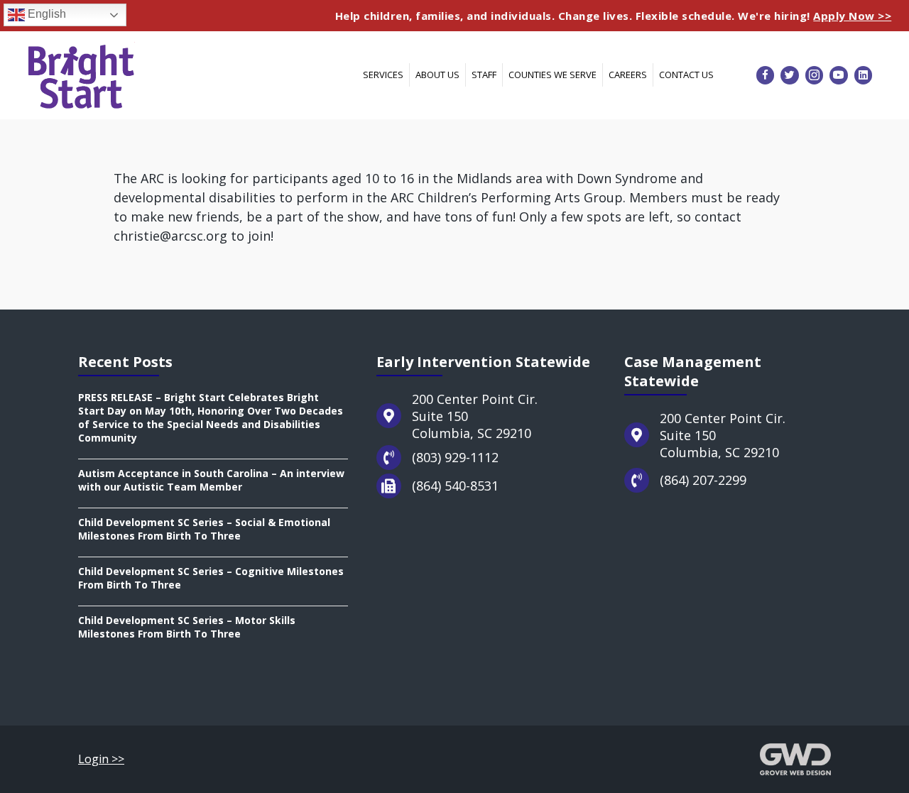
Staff (484, 74)
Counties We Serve (552, 74)
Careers (628, 74)
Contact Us (686, 74)
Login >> (101, 759)
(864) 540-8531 (455, 485)
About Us (437, 74)
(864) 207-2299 (703, 479)
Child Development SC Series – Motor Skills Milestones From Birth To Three (186, 626)
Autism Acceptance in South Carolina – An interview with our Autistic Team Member (211, 479)
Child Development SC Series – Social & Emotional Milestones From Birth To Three (204, 528)
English (45, 14)
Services (383, 74)
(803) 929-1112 (455, 457)
